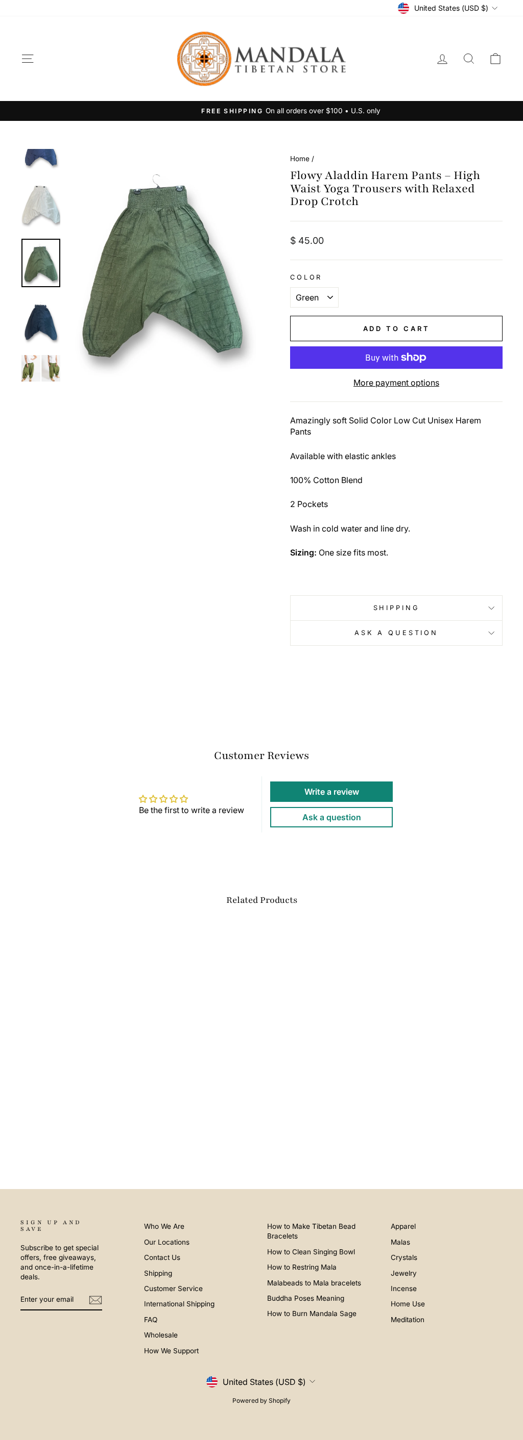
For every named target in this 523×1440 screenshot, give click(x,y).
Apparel (403, 1226)
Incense (404, 1288)
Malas (400, 1242)
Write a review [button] (331, 792)
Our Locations (166, 1242)
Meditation (407, 1320)
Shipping (396, 608)
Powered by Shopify (261, 1400)
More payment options (396, 382)
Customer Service (173, 1288)
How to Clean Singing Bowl (311, 1252)
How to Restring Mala (302, 1267)
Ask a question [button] (331, 817)
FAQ (150, 1320)
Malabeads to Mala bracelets (314, 1283)
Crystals (404, 1257)
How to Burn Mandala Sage (311, 1313)
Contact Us (162, 1257)
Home (300, 159)
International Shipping (179, 1304)
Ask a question (396, 633)
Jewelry (404, 1273)
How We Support (171, 1351)
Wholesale (161, 1335)
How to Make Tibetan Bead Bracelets (311, 1231)
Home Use (408, 1304)
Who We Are (164, 1226)
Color (306, 277)
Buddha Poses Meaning (305, 1298)
